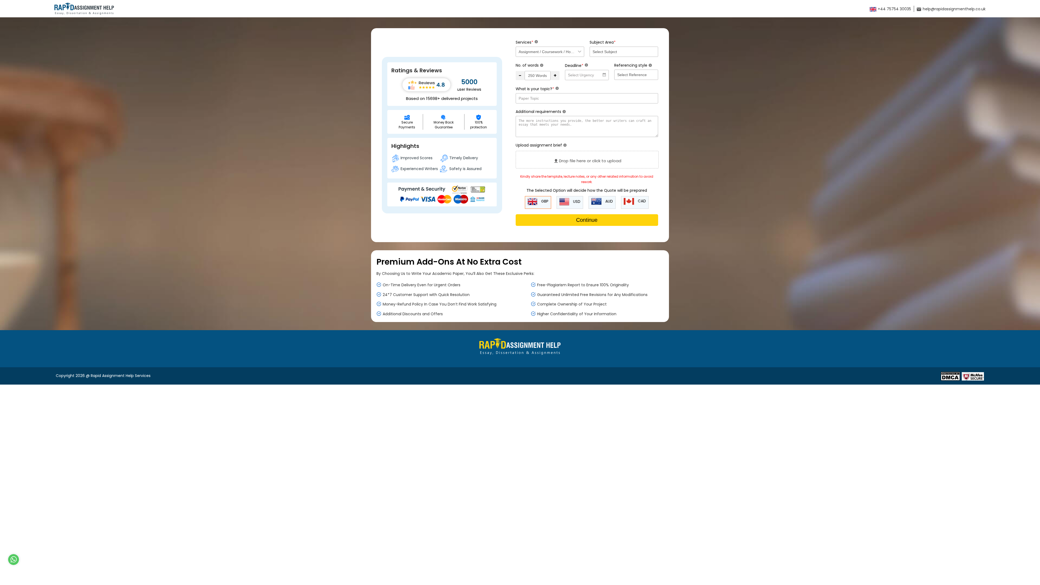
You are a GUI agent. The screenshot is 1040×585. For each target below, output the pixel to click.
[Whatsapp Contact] (14, 559)
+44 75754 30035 (894, 9)
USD (576, 201)
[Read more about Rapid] (950, 375)
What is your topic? (537, 89)
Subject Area (603, 42)
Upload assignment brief (541, 145)
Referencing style (632, 65)
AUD (608, 201)
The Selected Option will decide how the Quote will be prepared (586, 190)
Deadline (576, 65)
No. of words (529, 65)
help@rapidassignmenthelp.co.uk (954, 9)
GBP (544, 201)
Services (526, 42)
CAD (641, 201)
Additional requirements (540, 111)
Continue (586, 220)
